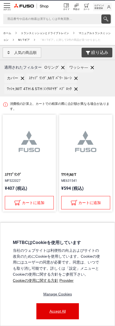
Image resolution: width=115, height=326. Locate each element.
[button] (53, 67)
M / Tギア (24, 39)
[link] (102, 7)
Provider (66, 280)
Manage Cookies (57, 294)
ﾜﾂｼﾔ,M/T (68, 174)
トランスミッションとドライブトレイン (45, 33)
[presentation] (106, 19)
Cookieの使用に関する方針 (35, 280)
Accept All (57, 311)
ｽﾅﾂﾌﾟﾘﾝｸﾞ (13, 174)
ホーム (7, 33)
